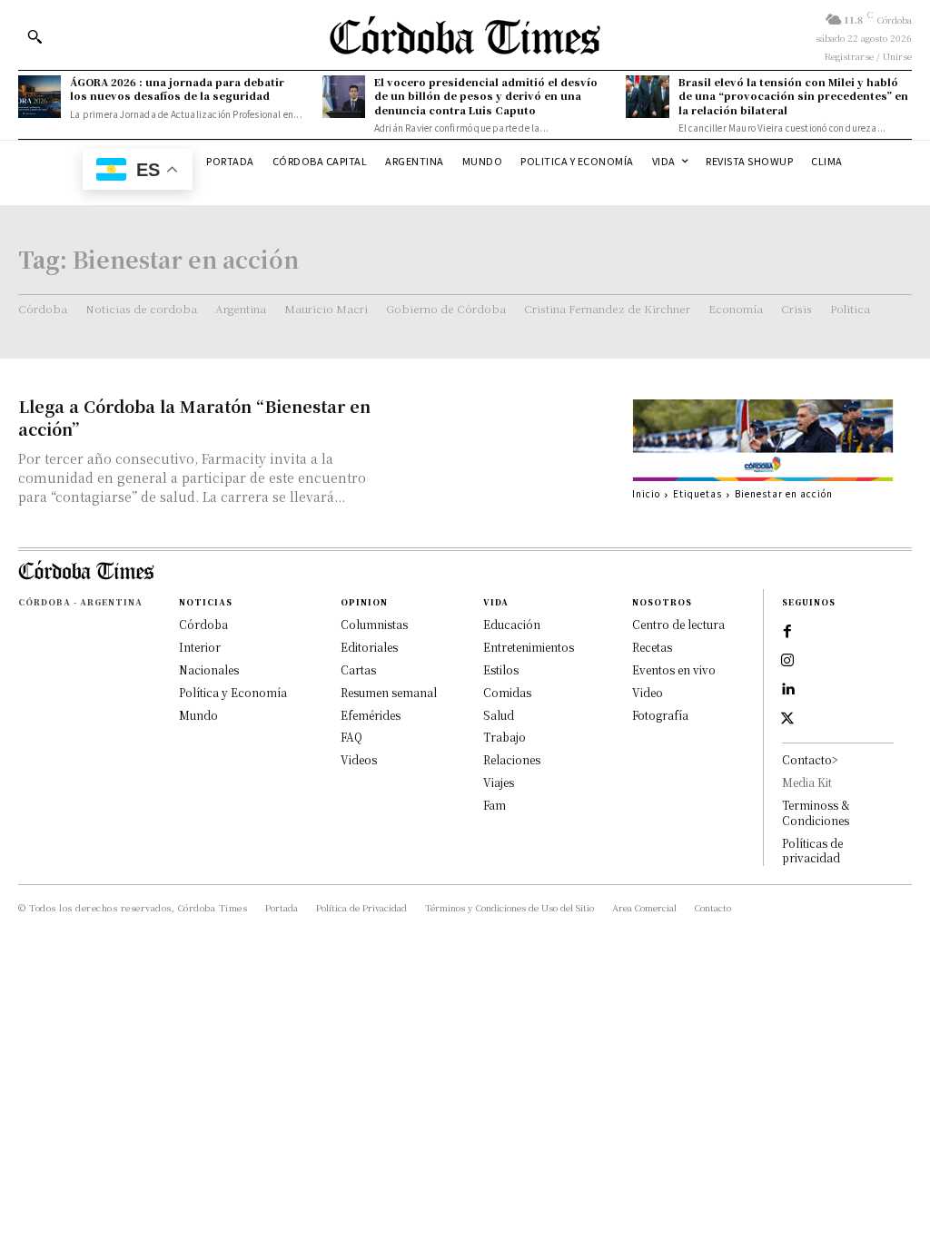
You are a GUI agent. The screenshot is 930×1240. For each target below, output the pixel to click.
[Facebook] (787, 631)
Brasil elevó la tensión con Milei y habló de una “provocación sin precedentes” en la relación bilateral (793, 95)
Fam (494, 804)
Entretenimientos (528, 646)
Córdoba (203, 624)
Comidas (507, 692)
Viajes (498, 782)
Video (647, 692)
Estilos (501, 669)
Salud (498, 715)
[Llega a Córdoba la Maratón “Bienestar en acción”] (509, 447)
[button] (34, 36)
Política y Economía (233, 692)
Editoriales (369, 646)
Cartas (358, 669)
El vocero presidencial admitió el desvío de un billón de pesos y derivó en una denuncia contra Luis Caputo (486, 95)
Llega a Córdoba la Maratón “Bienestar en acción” (194, 417)
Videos (359, 759)
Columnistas (374, 624)
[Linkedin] (787, 689)
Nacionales (209, 669)
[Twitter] (787, 718)
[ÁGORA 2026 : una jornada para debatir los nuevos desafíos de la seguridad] (39, 96)
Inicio (646, 493)
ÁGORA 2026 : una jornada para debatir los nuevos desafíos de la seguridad (177, 88)
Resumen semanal (389, 692)
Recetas (652, 646)
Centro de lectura (678, 624)
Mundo (198, 715)
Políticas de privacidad (812, 850)
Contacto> (810, 759)
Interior (200, 646)
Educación (511, 624)
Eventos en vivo (674, 669)
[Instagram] (787, 660)
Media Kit (807, 782)
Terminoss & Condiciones (816, 812)
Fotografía (660, 715)
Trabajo (504, 736)
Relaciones (511, 759)
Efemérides (371, 715)
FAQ (351, 736)
